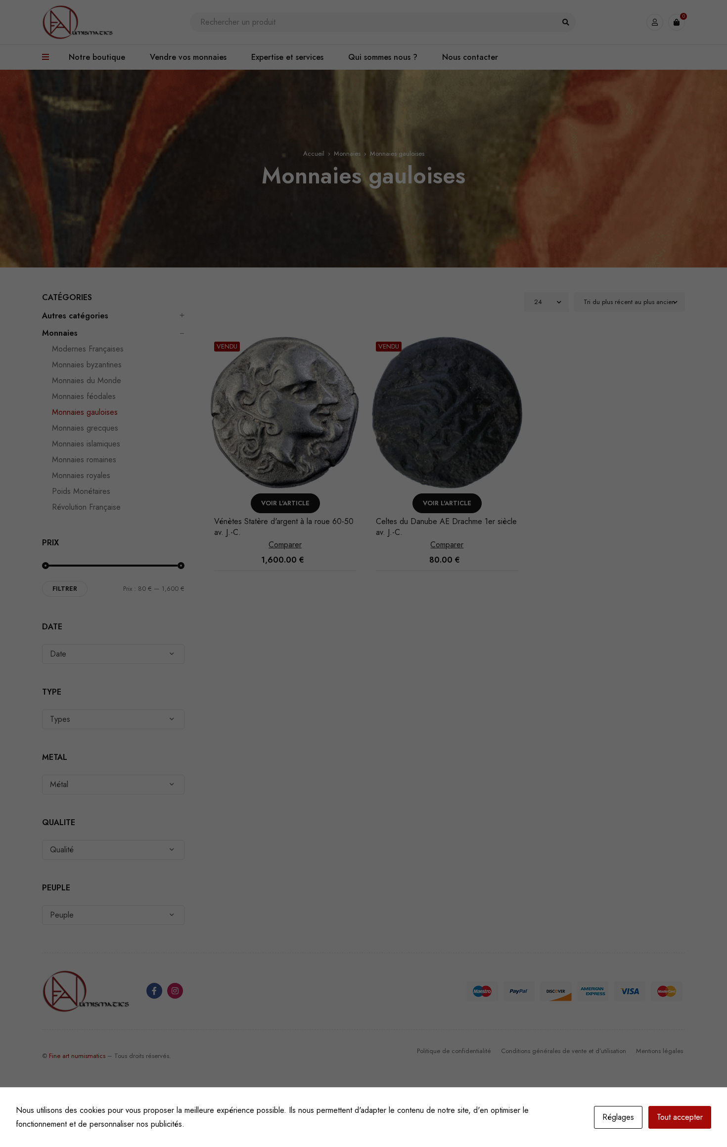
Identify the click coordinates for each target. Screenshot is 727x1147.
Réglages (618, 1117)
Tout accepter (680, 1117)
